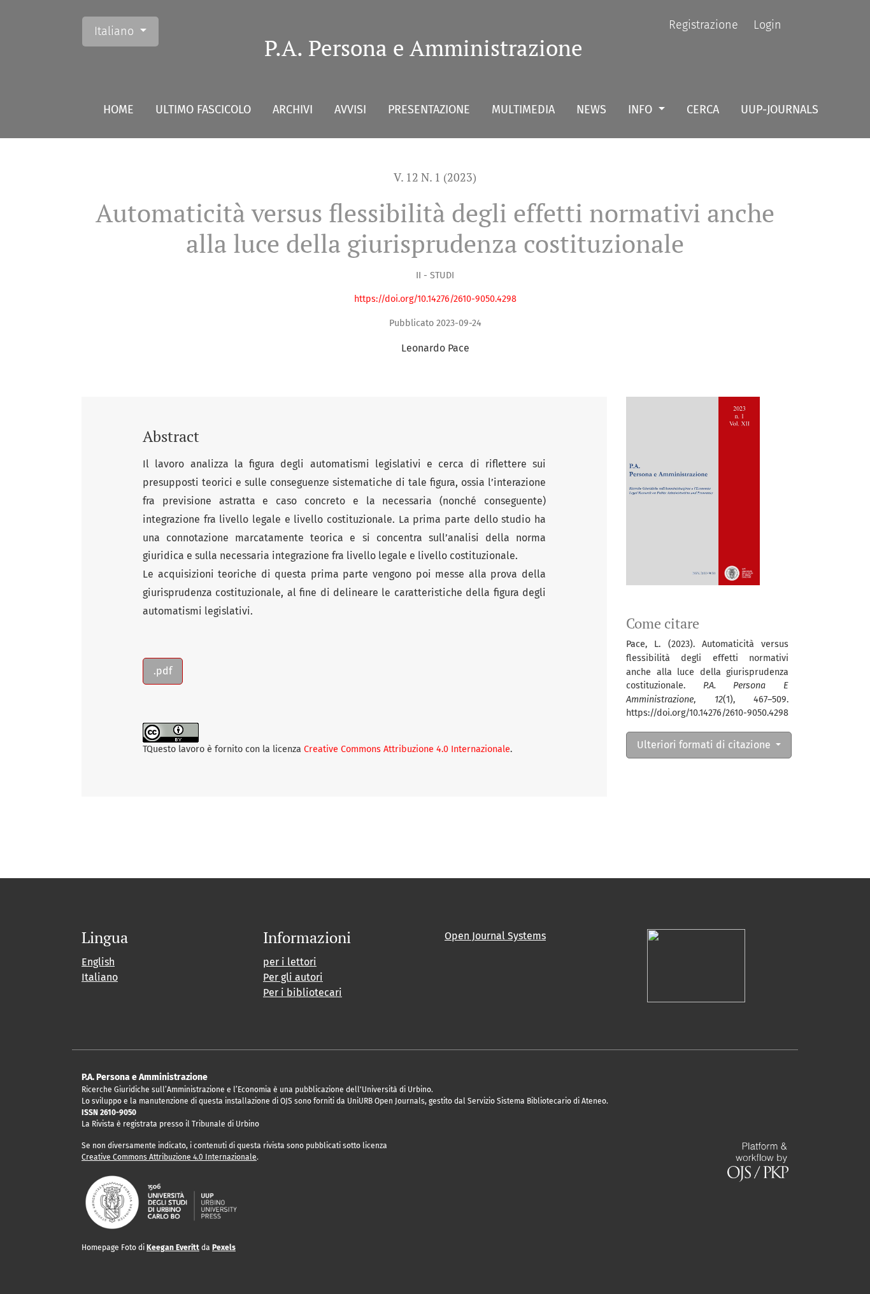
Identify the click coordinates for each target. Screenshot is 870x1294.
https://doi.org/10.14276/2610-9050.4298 (435, 299)
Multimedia (523, 110)
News (591, 110)
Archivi (293, 110)
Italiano (126, 31)
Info (641, 110)
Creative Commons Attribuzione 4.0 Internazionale (407, 749)
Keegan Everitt (172, 1247)
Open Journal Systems (495, 936)
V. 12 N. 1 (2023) (435, 177)
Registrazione (703, 25)
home (118, 110)
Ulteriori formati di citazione (705, 745)
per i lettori (290, 962)
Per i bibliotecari (302, 992)
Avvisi (350, 110)
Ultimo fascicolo (203, 110)
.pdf (162, 671)
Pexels (224, 1247)
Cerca (703, 110)
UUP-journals (779, 110)
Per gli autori (293, 977)
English (98, 962)
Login (767, 25)
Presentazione (429, 110)
